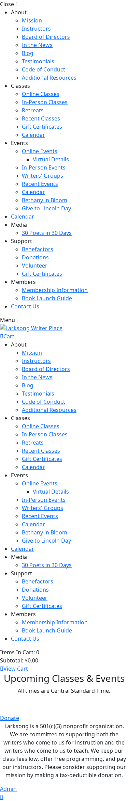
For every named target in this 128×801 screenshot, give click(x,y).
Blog (27, 53)
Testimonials (38, 61)
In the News (37, 45)
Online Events (39, 151)
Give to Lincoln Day (46, 208)
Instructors (36, 28)
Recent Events (40, 184)
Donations (35, 257)
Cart (8, 336)
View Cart (15, 668)
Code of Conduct (43, 69)
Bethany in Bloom (44, 200)
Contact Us (25, 306)
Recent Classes (41, 118)
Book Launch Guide (47, 298)
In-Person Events (44, 167)
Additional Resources (49, 77)
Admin (8, 788)
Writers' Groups (42, 175)
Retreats (33, 110)
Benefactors (37, 249)
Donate (9, 718)
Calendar (33, 135)
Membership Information (55, 290)
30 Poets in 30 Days (47, 233)
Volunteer (34, 265)
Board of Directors (46, 37)
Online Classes (40, 94)
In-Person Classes (45, 102)
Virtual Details (51, 159)
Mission (32, 20)
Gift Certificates (42, 126)
